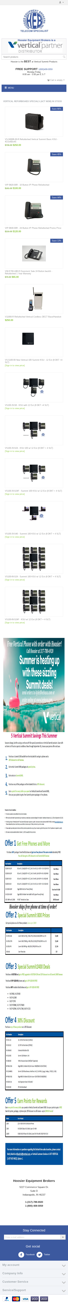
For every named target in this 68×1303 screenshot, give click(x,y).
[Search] (64, 57)
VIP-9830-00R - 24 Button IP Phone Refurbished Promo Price (33, 228)
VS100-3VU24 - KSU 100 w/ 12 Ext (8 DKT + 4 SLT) (29, 448)
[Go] (62, 1237)
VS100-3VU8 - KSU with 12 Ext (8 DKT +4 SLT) (27, 405)
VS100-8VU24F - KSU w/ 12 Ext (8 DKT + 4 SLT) (27, 619)
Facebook (30, 1254)
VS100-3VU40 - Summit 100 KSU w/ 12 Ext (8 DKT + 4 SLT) (33, 534)
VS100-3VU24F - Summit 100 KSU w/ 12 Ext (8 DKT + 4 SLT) (33, 491)
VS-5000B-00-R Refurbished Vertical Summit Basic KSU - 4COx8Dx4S (31, 140)
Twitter (46, 1254)
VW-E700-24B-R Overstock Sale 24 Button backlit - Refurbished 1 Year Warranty (28, 272)
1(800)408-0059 (45, 69)
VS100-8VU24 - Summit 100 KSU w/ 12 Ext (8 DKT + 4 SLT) (33, 576)
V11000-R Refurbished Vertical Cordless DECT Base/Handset (33, 317)
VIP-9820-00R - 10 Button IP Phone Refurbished (27, 185)
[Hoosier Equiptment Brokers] (34, 21)
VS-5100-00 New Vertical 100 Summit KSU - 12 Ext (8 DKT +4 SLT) (33, 361)
